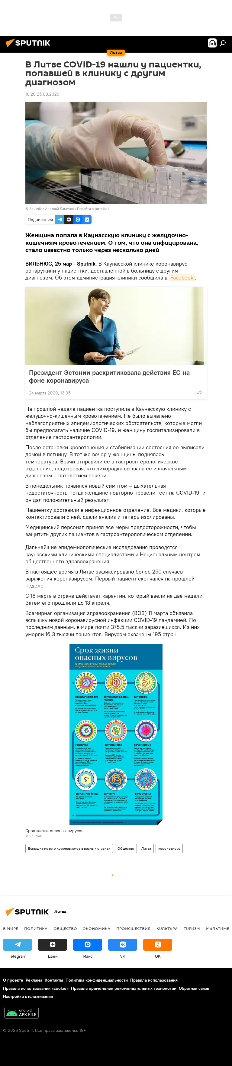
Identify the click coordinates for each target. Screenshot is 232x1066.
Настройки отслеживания (28, 996)
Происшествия (133, 928)
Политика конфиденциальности (97, 980)
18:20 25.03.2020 (42, 94)
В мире (10, 928)
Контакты (54, 980)
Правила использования (154, 980)
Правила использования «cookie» (36, 988)
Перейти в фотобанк (94, 208)
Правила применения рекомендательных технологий (123, 988)
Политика (35, 928)
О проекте (13, 980)
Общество (126, 848)
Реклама (34, 980)
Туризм (192, 928)
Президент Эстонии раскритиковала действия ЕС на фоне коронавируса (109, 376)
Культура (167, 928)
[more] (200, 392)
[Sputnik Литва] (29, 48)
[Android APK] (21, 1013)
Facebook (181, 277)
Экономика (96, 928)
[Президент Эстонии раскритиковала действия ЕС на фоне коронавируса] (116, 326)
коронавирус (169, 848)
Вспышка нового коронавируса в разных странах (69, 848)
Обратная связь (194, 988)
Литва (146, 848)
